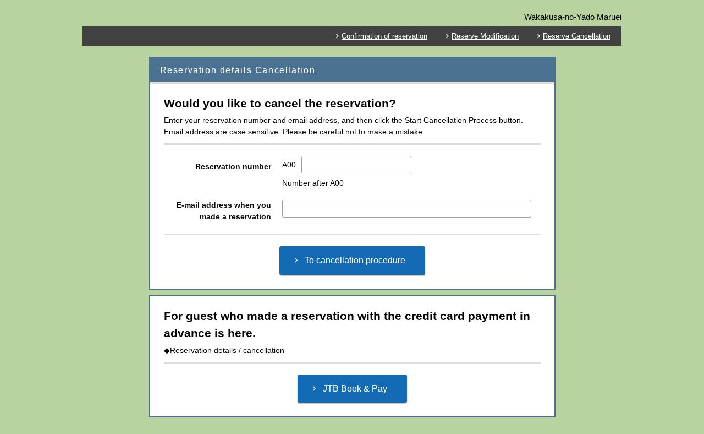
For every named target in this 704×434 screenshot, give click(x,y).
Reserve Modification (485, 36)
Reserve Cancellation (576, 36)
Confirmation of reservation (384, 36)
